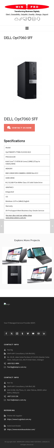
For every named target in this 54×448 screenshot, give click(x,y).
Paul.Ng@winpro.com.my (16, 367)
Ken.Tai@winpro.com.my (16, 400)
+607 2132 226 (12, 396)
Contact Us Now (22, 128)
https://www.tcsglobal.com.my (19, 419)
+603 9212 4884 (13, 363)
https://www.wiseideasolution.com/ (21, 429)
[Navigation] (27, 28)
